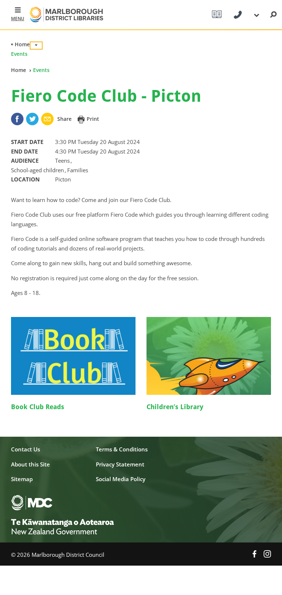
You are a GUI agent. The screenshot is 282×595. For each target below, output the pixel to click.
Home (21, 44)
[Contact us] (237, 14)
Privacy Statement (120, 464)
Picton (63, 179)
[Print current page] (82, 119)
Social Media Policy (120, 479)
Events (19, 54)
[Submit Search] (273, 15)
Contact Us (25, 449)
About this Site (30, 464)
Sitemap (22, 479)
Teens (63, 160)
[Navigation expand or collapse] (36, 46)
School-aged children (38, 170)
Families (77, 170)
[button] (15, 14)
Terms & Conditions (122, 449)
